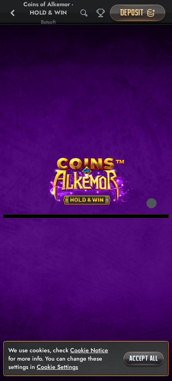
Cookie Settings (57, 367)
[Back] (12, 12)
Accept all (143, 358)
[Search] (83, 12)
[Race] (100, 12)
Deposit (132, 12)
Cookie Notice (89, 350)
